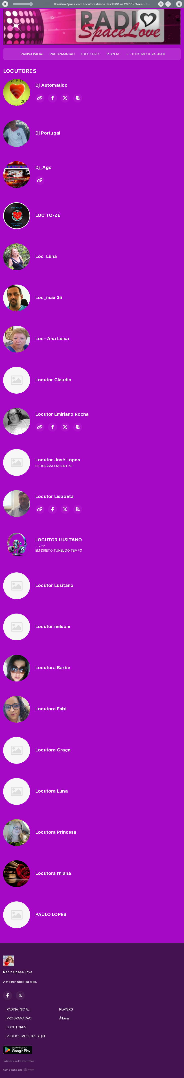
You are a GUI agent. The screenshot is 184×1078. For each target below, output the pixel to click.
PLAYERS (113, 54)
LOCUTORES (91, 54)
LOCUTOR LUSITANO (58, 539)
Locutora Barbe (52, 667)
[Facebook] (168, 4)
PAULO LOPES (50, 914)
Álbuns (64, 1018)
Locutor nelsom (52, 626)
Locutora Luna (51, 791)
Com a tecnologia (12, 1069)
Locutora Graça (52, 750)
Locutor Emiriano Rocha (62, 414)
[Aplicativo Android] (179, 4)
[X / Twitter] (161, 4)
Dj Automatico (51, 85)
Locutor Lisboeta (54, 496)
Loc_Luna (46, 256)
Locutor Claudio (53, 379)
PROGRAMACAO (62, 54)
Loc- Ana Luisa (52, 338)
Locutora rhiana (53, 873)
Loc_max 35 (48, 297)
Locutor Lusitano (54, 585)
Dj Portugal (47, 133)
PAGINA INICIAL (32, 54)
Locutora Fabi (50, 708)
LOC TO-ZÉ (47, 215)
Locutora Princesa (56, 832)
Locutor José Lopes (57, 459)
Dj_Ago (43, 167)
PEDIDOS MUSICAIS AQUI (146, 54)
